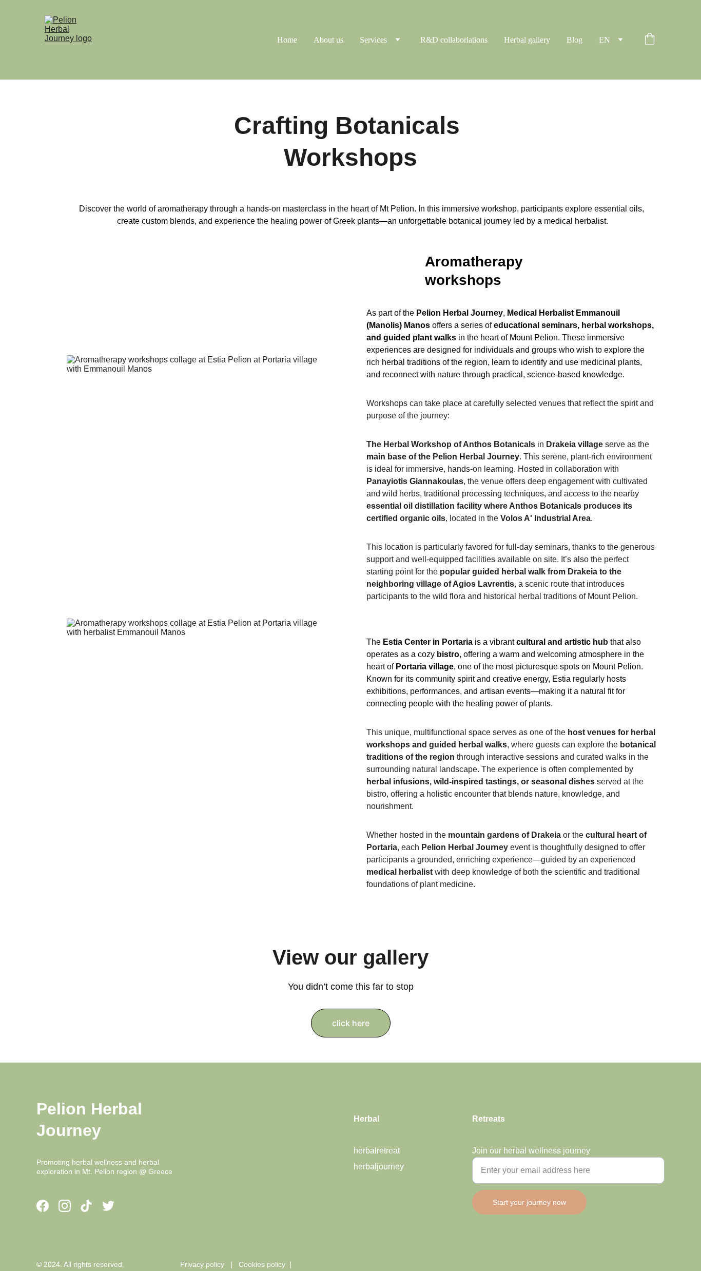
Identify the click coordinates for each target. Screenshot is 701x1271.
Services (373, 39)
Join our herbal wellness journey (531, 1150)
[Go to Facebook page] (42, 1206)
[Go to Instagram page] (65, 1206)
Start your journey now (529, 1202)
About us (328, 39)
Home (287, 39)
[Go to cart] (649, 40)
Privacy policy (202, 1264)
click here (350, 1023)
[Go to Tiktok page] (86, 1206)
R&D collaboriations (454, 39)
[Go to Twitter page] (108, 1206)
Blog (574, 39)
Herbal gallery (527, 39)
